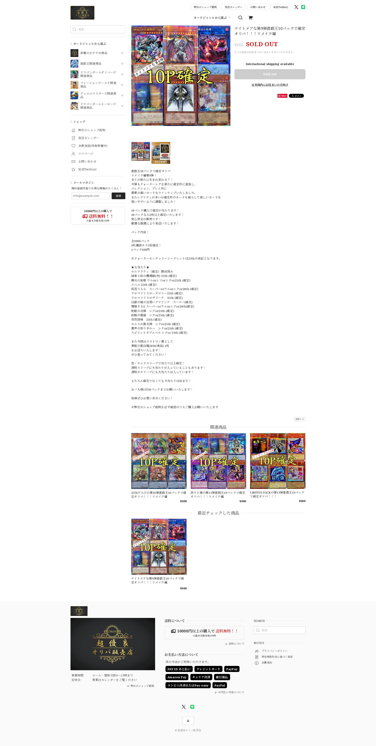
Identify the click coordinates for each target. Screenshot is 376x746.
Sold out (270, 74)
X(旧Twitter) (280, 7)
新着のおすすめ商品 (93, 53)
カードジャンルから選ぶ (210, 18)
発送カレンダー (233, 7)
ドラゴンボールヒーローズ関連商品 (98, 105)
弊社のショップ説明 (205, 7)
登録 (118, 196)
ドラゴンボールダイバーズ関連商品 (98, 74)
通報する (299, 419)
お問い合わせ (258, 7)
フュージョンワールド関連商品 (98, 84)
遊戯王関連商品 (90, 63)
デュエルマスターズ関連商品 (98, 95)
